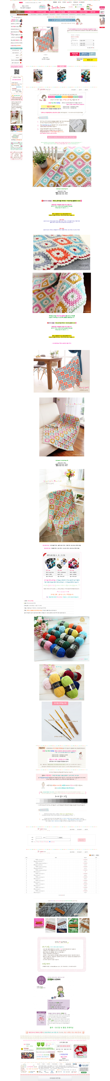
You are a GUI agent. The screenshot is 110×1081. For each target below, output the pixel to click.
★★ (38, 841)
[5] (64, 895)
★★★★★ (53, 841)
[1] (59, 895)
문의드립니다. (38, 871)
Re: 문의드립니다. (41, 859)
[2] (60, 895)
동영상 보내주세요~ (39, 864)
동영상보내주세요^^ (39, 868)
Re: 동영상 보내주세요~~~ (43, 863)
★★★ (42, 841)
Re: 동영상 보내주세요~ (42, 866)
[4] (63, 895)
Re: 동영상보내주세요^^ (42, 870)
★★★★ (47, 841)
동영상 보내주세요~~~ (39, 861)
